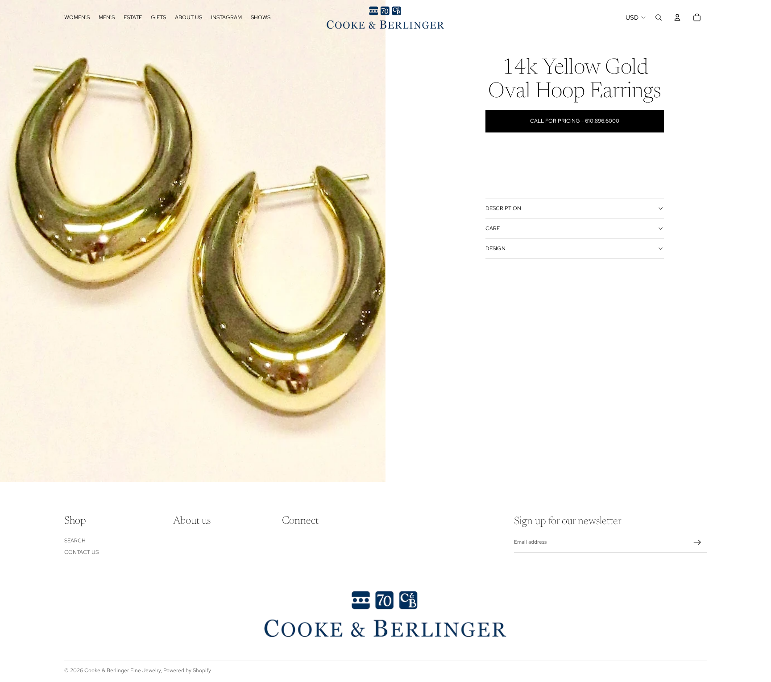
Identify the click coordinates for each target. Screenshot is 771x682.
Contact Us (81, 552)
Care (492, 228)
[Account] (677, 17)
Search (75, 540)
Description (503, 208)
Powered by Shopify (187, 670)
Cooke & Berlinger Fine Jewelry (122, 670)
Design (495, 248)
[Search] (658, 17)
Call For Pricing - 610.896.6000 (574, 120)
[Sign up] (697, 542)
